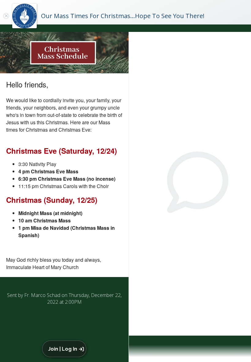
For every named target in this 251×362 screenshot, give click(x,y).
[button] (65, 349)
